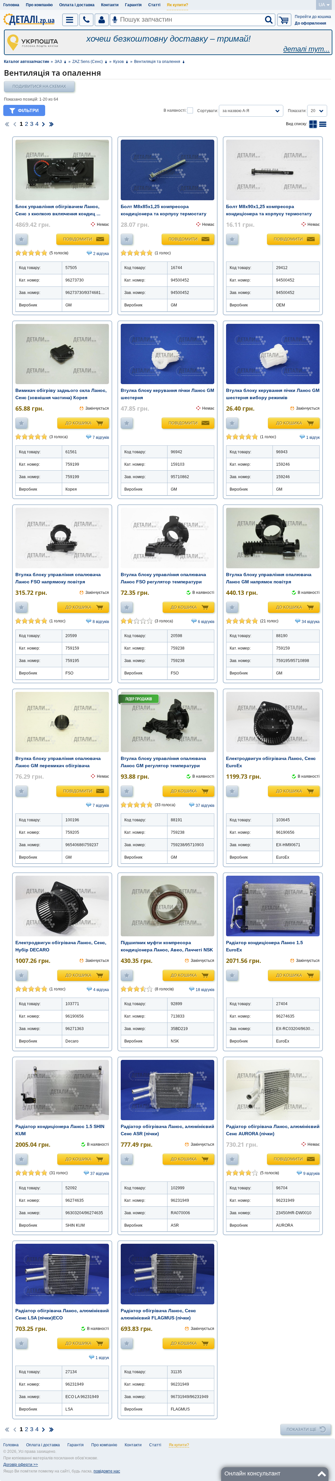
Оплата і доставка (77, 5)
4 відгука (101, 989)
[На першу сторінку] (7, 124)
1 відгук (313, 437)
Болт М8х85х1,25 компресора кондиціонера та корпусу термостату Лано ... (163, 214)
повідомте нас (107, 1471)
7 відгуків (101, 437)
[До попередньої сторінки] (15, 124)
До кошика (78, 423)
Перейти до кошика (313, 16)
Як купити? (177, 5)
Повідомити (77, 239)
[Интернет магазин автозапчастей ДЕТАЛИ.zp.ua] (29, 20)
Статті (154, 5)
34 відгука (311, 621)
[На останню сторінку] (51, 124)
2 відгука (101, 253)
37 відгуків (205, 805)
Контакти (109, 5)
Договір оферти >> (20, 1464)
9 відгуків (311, 1173)
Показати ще (301, 1429)
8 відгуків (101, 621)
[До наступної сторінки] (43, 124)
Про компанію (39, 5)
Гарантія (133, 5)
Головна (11, 5)
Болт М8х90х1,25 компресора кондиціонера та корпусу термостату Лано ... (269, 214)
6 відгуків (206, 621)
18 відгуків (205, 989)
